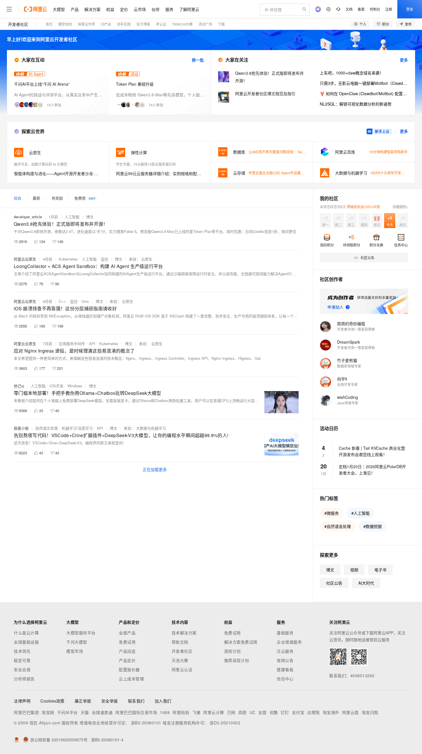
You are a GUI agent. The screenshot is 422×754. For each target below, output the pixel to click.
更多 (404, 59)
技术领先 (22, 651)
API (92, 343)
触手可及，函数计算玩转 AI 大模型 (40, 164)
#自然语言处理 (337, 526)
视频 (354, 570)
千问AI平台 (67, 712)
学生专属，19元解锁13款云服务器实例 (146, 164)
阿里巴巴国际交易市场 (136, 712)
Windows (74, 386)
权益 (110, 9)
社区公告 (334, 583)
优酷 (274, 712)
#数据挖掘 (372, 526)
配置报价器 (129, 669)
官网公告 (285, 660)
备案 (361, 9)
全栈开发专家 (347, 384)
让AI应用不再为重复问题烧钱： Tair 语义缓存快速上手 (290, 151)
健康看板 (285, 669)
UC (252, 712)
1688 (165, 712)
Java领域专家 (347, 402)
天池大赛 (180, 660)
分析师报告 (24, 679)
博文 (90, 216)
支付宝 (298, 712)
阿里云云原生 (25, 259)
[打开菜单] (9, 9)
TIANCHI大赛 (182, 24)
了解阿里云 (189, 9)
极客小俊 (21, 428)
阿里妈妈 (181, 712)
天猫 (85, 712)
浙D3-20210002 (225, 723)
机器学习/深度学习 (77, 428)
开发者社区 (18, 24)
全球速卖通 (102, 712)
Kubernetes (68, 259)
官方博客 (143, 24)
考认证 (161, 24)
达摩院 (313, 712)
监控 (104, 259)
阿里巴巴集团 (26, 712)
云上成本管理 (131, 679)
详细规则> (400, 206)
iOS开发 (56, 386)
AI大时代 (366, 583)
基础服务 (285, 633)
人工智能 (72, 216)
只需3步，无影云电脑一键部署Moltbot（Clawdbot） (364, 83)
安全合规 (22, 669)
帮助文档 (180, 642)
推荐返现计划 (236, 660)
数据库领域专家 (349, 365)
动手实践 (124, 24)
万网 (231, 712)
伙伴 (156, 9)
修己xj (19, 386)
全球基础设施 (26, 642)
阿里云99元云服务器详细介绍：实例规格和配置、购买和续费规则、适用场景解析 (160, 173)
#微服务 (331, 513)
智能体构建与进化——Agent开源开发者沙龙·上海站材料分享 (58, 173)
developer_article (28, 216)
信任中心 (285, 679)
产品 (75, 9)
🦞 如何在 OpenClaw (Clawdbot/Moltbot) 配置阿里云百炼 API (364, 93)
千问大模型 (76, 642)
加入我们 (163, 701)
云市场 (140, 9)
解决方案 (92, 9)
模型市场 (74, 651)
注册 (388, 9)
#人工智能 (360, 513)
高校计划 (232, 651)
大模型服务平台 (81, 633)
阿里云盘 (350, 712)
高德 (242, 712)
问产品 (106, 24)
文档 (349, 9)
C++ (62, 301)
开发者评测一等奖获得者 (356, 329)
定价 (124, 9)
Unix (85, 301)
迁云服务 (285, 651)
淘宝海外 (331, 712)
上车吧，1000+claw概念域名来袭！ (352, 73)
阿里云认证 (182, 669)
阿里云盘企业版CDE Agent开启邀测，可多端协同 (287, 172)
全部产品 (127, 633)
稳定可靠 (22, 660)
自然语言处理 (46, 428)
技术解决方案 (184, 633)
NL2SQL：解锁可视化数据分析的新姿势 (356, 104)
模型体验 (65, 24)
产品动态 (127, 651)
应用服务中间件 (72, 343)
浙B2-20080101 (146, 723)
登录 (409, 9)
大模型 (59, 9)
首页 (49, 24)
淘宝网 (48, 712)
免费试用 (127, 642)
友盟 (262, 712)
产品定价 (127, 660)
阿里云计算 (213, 712)
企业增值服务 (289, 642)
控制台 (375, 9)
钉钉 (285, 712)
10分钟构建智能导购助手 (388, 151)
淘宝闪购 (370, 712)
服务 (169, 9)
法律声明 (22, 701)
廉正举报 (83, 701)
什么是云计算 (26, 633)
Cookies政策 (52, 701)
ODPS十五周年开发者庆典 (391, 172)
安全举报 (109, 701)
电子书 (380, 570)
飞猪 (196, 712)
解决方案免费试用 (241, 642)
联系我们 (136, 701)
